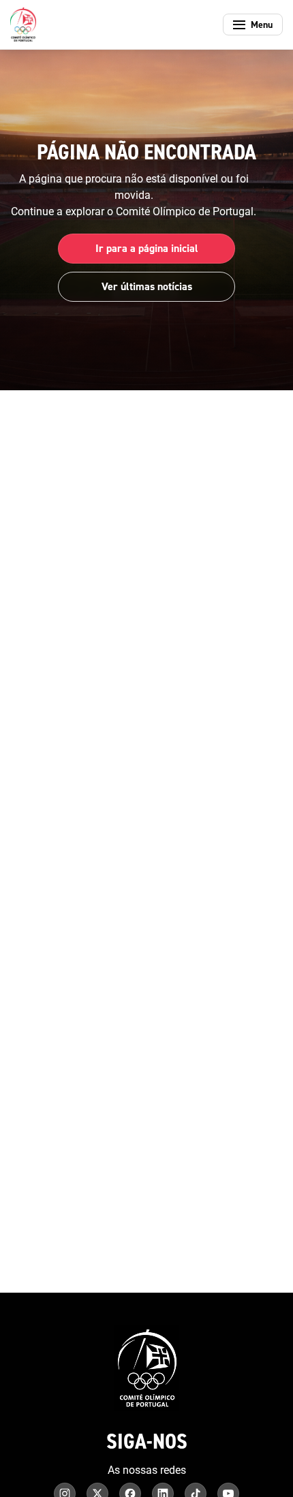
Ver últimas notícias (147, 286)
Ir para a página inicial (146, 248)
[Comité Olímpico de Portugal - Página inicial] (23, 24)
